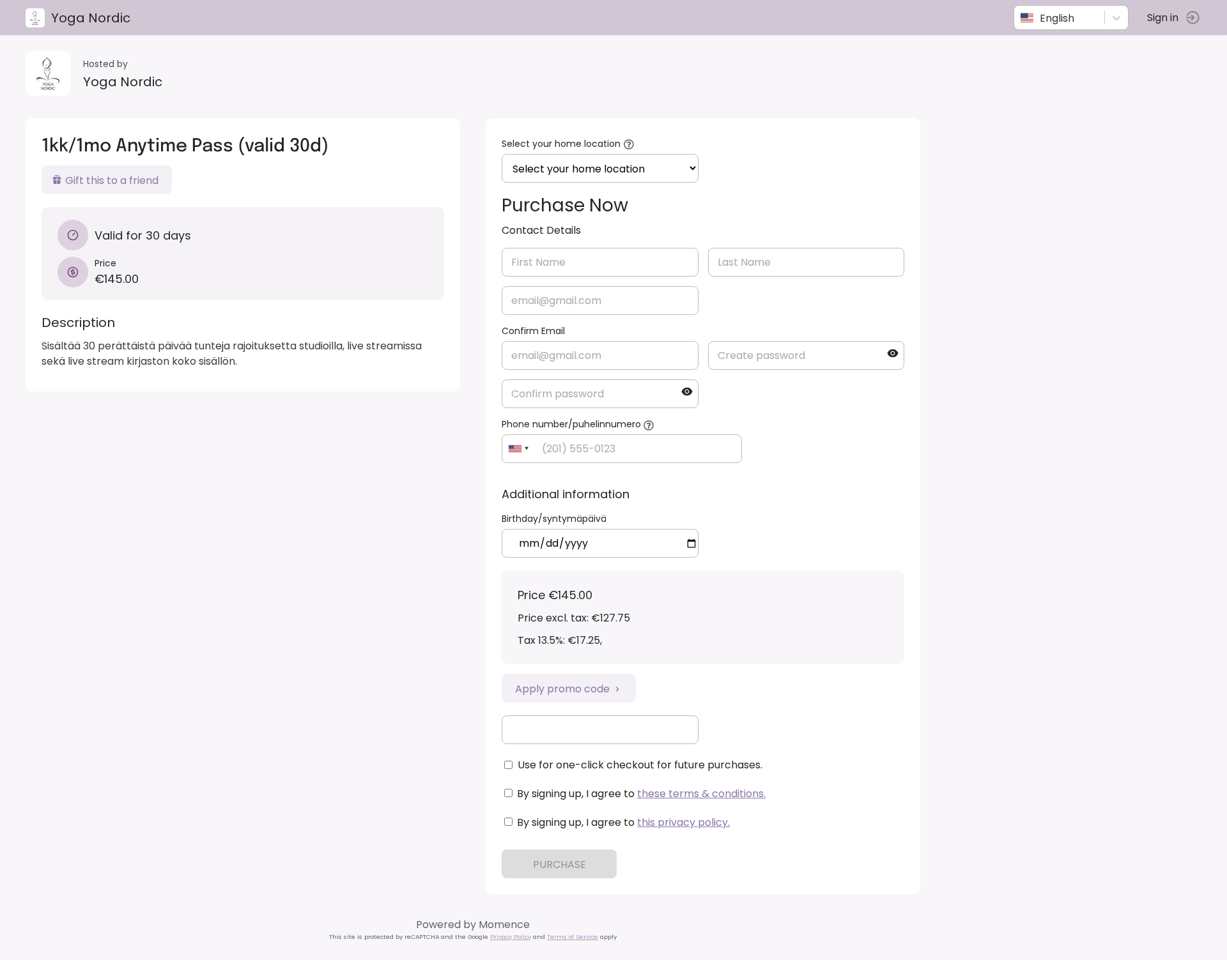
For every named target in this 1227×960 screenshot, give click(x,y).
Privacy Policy (510, 937)
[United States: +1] (518, 448)
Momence (504, 924)
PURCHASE (559, 864)
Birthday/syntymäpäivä (554, 518)
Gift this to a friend (111, 180)
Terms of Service (572, 937)
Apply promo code (562, 689)
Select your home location (561, 143)
